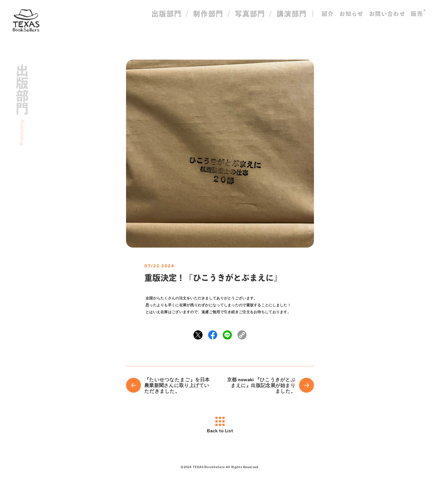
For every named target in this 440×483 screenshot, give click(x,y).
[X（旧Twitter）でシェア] (198, 334)
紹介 (328, 14)
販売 (417, 14)
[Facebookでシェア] (212, 334)
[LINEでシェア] (227, 334)
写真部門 (250, 13)
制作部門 (208, 13)
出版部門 (166, 13)
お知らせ (351, 14)
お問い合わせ (387, 14)
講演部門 (292, 13)
